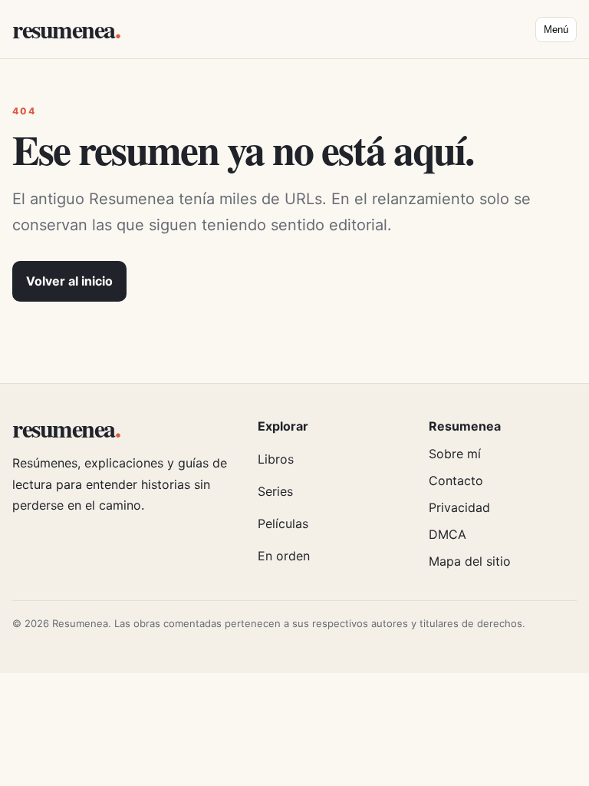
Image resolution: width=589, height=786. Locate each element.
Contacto (456, 480)
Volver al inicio (69, 281)
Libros (276, 459)
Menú (556, 29)
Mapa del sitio (470, 561)
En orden (284, 555)
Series (275, 491)
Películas (283, 523)
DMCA (447, 534)
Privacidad (459, 507)
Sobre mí (455, 453)
